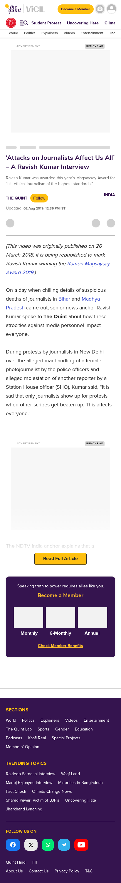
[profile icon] (111, 9)
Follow (39, 198)
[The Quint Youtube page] (81, 845)
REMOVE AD (94, 46)
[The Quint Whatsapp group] (48, 845)
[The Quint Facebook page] (13, 845)
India (109, 194)
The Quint (16, 198)
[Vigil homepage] (35, 12)
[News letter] (100, 9)
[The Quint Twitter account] (31, 845)
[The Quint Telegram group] (64, 845)
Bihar (64, 299)
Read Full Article (60, 559)
